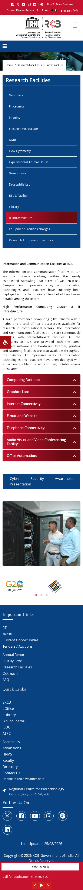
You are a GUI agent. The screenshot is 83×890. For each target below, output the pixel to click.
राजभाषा (8, 634)
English (65, 10)
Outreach (10, 673)
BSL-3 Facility (18, 195)
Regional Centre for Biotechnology (36, 789)
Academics (11, 741)
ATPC (7, 733)
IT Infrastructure (53, 65)
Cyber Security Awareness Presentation (41, 481)
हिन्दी (75, 10)
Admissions (12, 748)
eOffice (8, 708)
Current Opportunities (21, 640)
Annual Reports (15, 654)
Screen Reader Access (20, 10)
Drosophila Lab (19, 184)
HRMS (7, 754)
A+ (38, 10)
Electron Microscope (23, 129)
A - (46, 10)
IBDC (6, 727)
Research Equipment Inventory (31, 240)
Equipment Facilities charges (29, 229)
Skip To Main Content (60, 4)
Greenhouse (17, 173)
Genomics (16, 95)
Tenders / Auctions (18, 646)
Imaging (14, 117)
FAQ (6, 679)
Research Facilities (28, 65)
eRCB (7, 702)
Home (9, 65)
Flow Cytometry (20, 151)
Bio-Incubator (13, 721)
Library (14, 207)
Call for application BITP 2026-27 (26, 877)
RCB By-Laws (13, 661)
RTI (5, 627)
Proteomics (17, 106)
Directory (10, 766)
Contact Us (11, 773)
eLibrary (9, 714)
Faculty (8, 760)
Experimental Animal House (29, 162)
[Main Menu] (5, 47)
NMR (12, 140)
